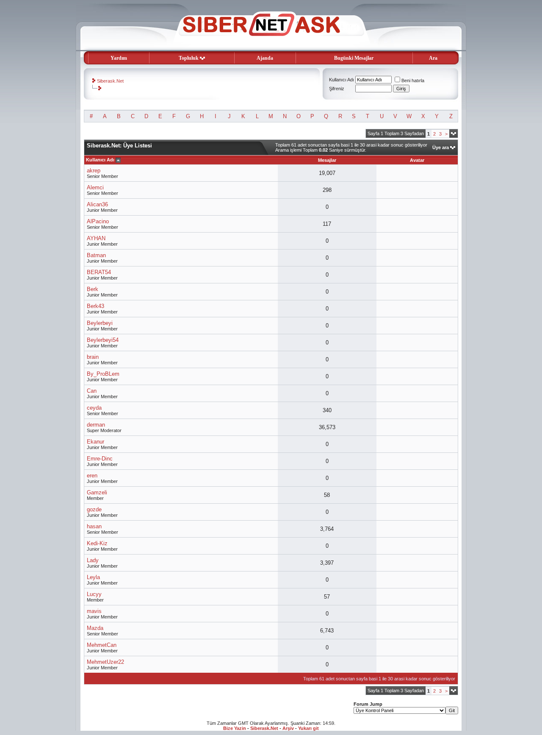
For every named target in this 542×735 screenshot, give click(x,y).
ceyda (94, 408)
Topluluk (189, 58)
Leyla (93, 577)
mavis (94, 611)
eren (92, 475)
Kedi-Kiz (97, 543)
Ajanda (265, 58)
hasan (94, 526)
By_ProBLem (103, 374)
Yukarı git (308, 728)
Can (92, 391)
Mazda (95, 628)
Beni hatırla (412, 80)
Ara (433, 58)
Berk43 (95, 306)
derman (96, 425)
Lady (93, 560)
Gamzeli (97, 492)
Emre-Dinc (100, 458)
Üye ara (440, 147)
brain (93, 357)
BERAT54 (99, 272)
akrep (93, 170)
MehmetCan (101, 645)
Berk (92, 289)
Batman (96, 255)
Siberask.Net (110, 80)
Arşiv (288, 728)
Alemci (95, 187)
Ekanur (95, 441)
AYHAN (96, 238)
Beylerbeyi (100, 323)
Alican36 (97, 204)
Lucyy (94, 594)
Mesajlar (327, 160)
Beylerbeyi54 (103, 340)
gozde (94, 509)
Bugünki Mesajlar (353, 58)
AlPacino (98, 221)
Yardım (119, 58)
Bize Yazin (234, 728)
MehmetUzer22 (105, 662)
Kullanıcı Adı (341, 79)
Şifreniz (336, 88)
